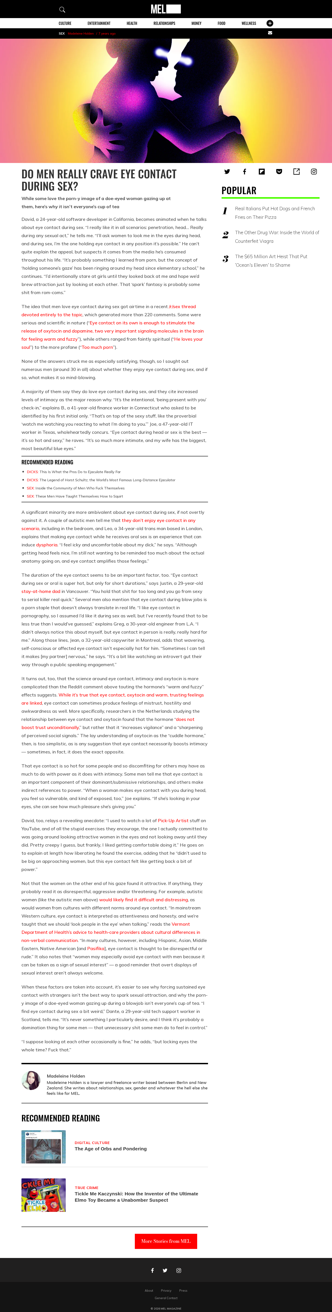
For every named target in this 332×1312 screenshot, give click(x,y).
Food (221, 23)
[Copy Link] (296, 171)
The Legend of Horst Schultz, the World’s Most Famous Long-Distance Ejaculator (101, 480)
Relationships (164, 23)
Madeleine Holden (81, 33)
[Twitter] (227, 171)
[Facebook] (244, 171)
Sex (62, 33)
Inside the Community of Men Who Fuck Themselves (76, 488)
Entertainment (99, 23)
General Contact (166, 1298)
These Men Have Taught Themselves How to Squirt (75, 496)
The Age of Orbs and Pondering (111, 1148)
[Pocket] (279, 171)
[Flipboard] (261, 171)
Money (196, 23)
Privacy (166, 1290)
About (149, 1290)
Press (183, 1290)
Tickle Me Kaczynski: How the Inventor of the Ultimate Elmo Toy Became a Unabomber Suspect (136, 1197)
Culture (65, 23)
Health (132, 23)
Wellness (249, 23)
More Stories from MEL (166, 1241)
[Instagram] (313, 171)
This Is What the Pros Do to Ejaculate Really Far (74, 472)
